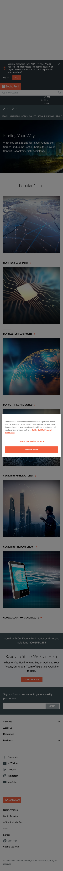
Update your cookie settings (31, 441)
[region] (32, 435)
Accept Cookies (31, 449)
